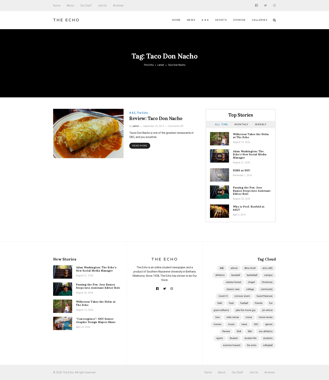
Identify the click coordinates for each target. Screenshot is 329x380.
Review (226, 331)
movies (217, 324)
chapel (251, 282)
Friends (259, 303)
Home (56, 5)
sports (219, 338)
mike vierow (232, 317)
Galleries (260, 19)
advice (234, 268)
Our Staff (86, 5)
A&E (222, 268)
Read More (139, 145)
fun (271, 303)
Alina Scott (250, 268)
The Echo (66, 20)
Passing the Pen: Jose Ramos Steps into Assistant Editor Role (252, 191)
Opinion (239, 19)
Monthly (241, 124)
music (231, 324)
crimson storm (242, 296)
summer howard (231, 345)
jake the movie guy (246, 310)
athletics (220, 275)
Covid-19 (223, 296)
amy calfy (267, 268)
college (250, 289)
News (191, 19)
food (231, 303)
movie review (266, 317)
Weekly (260, 124)
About (70, 5)
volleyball (268, 345)
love (217, 317)
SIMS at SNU (241, 170)
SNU (250, 331)
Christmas (267, 282)
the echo (251, 345)
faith (219, 303)
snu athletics (266, 331)
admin (136, 126)
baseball (235, 275)
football (244, 303)
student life (250, 338)
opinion (269, 324)
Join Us (102, 5)
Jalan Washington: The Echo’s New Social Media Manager (249, 155)
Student (234, 338)
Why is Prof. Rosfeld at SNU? (248, 208)
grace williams (221, 310)
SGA (239, 331)
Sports (221, 19)
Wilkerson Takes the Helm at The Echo (251, 135)
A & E (205, 19)
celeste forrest (233, 282)
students (268, 338)
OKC (256, 324)
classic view (233, 289)
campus (268, 275)
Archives (118, 5)
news (244, 324)
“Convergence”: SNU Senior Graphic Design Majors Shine (96, 320)
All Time (221, 124)
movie (249, 317)
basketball (252, 275)
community (267, 289)
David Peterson (265, 296)
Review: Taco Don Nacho (155, 118)
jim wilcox (267, 310)
